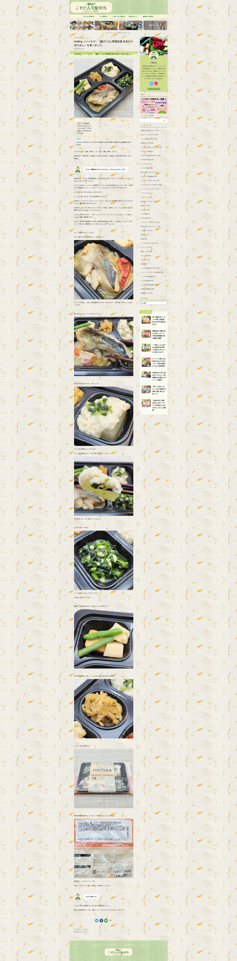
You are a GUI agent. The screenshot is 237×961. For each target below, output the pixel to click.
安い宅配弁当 (103, 16)
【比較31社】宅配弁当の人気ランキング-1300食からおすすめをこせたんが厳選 (159, 405)
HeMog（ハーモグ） (81, 929)
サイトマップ (107, 945)
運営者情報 (127, 945)
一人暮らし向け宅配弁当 (118, 16)
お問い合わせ (135, 945)
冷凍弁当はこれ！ (133, 16)
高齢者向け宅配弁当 (148, 16)
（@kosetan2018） (115, 169)
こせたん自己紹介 (97, 945)
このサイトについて (118, 945)
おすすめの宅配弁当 (88, 16)
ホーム (142, 945)
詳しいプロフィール (153, 88)
